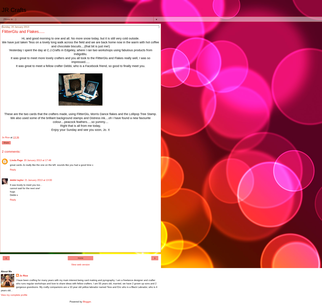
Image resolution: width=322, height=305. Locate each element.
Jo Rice (23, 275)
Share (6, 143)
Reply (13, 169)
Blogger (87, 301)
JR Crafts (14, 10)
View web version (80, 264)
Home (80, 258)
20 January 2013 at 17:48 (37, 160)
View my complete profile (14, 295)
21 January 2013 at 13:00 (38, 180)
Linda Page (16, 160)
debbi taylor (17, 180)
